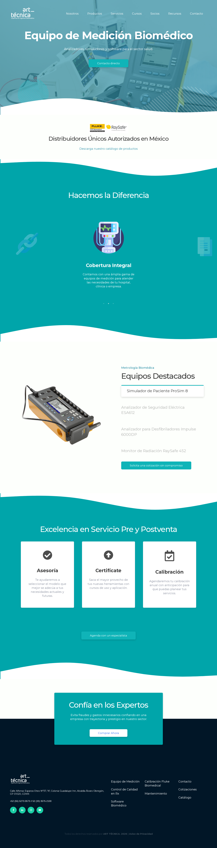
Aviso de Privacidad (141, 833)
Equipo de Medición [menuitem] (125, 781)
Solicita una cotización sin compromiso (156, 465)
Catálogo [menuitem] (184, 797)
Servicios (117, 13)
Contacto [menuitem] (184, 781)
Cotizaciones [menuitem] (187, 789)
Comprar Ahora (108, 733)
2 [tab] (108, 303)
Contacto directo (108, 63)
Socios (154, 13)
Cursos (137, 13)
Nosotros (72, 13)
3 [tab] (113, 303)
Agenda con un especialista (108, 635)
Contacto (196, 13)
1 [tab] (103, 303)
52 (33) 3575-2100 (42, 801)
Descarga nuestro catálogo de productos (108, 149)
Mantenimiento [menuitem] (156, 793)
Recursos (174, 13)
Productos (94, 13)
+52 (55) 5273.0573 (20, 801)
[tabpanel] (108, 258)
